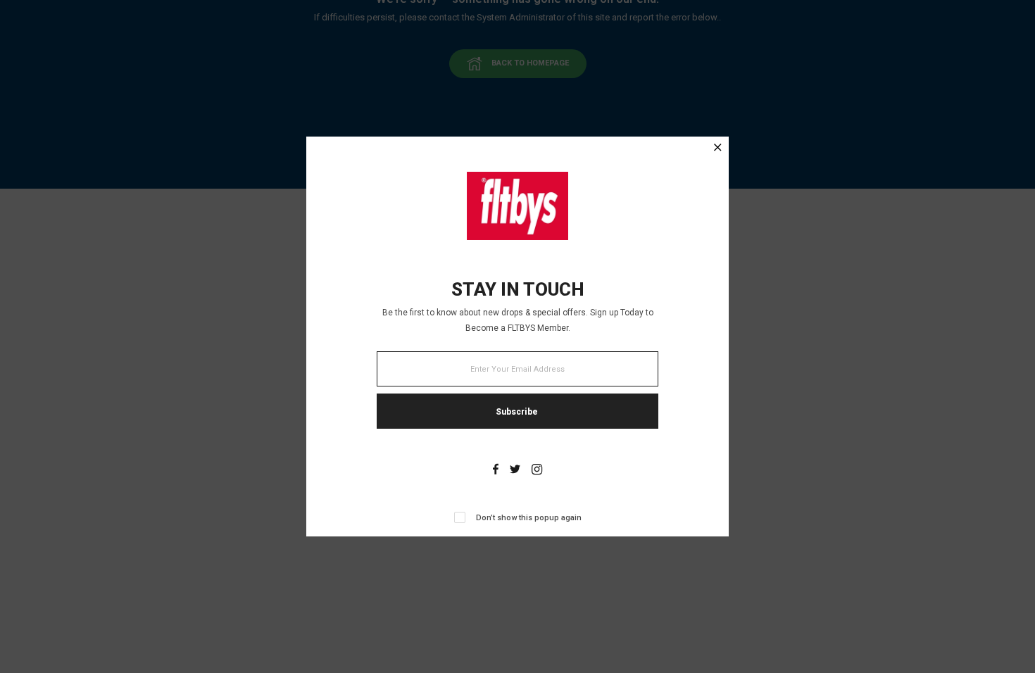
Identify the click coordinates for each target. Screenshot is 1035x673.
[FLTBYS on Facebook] (495, 470)
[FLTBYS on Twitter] (515, 470)
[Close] (718, 149)
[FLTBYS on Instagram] (537, 470)
